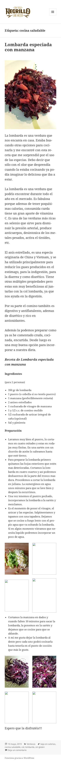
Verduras (31, 744)
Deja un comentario (17, 750)
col (23, 747)
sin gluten (40, 747)
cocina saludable (13, 747)
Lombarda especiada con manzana (28, 47)
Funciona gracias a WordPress (19, 758)
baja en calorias (47, 744)
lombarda (29, 747)
